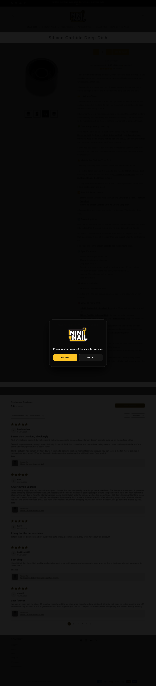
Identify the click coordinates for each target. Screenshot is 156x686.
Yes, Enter (65, 357)
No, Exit (90, 357)
